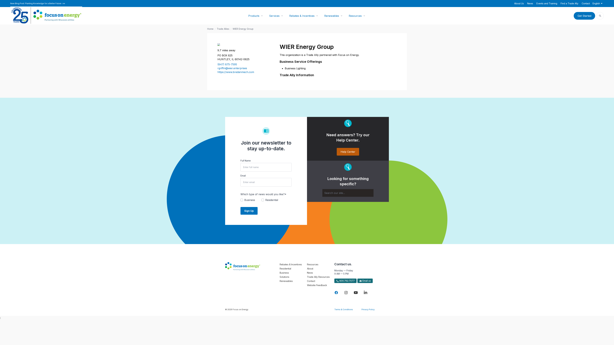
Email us (366, 280)
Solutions (284, 277)
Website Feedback (317, 285)
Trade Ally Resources (318, 277)
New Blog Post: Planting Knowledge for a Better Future (37, 3)
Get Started (584, 15)
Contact (586, 3)
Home (210, 28)
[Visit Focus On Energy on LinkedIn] (365, 293)
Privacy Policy (368, 309)
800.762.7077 (347, 280)
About (310, 268)
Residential (285, 268)
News (530, 3)
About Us (519, 3)
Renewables (331, 15)
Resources (355, 15)
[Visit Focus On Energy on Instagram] (346, 293)
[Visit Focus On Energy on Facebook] (336, 293)
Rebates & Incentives (302, 15)
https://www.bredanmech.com (235, 72)
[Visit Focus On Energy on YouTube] (356, 293)
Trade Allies (223, 28)
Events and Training (546, 3)
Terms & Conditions (343, 309)
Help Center (348, 151)
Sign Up (249, 210)
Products (253, 15)
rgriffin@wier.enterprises (232, 68)
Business (284, 272)
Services (274, 15)
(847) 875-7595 (227, 64)
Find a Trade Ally (569, 3)
